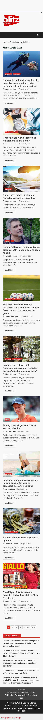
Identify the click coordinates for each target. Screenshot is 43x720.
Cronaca (8, 298)
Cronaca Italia (17, 298)
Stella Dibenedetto (11, 256)
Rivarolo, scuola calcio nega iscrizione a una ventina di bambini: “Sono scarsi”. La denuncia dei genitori (21, 288)
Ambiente (8, 74)
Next (34, 627)
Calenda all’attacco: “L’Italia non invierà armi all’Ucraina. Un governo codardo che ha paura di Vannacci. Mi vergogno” (21, 680)
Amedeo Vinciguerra (12, 317)
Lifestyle (8, 132)
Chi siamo (21, 689)
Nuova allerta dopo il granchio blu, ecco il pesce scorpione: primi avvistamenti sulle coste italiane (21, 64)
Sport (7, 419)
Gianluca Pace (10, 489)
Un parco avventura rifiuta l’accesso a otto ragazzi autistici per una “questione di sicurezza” (21, 349)
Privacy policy (20, 695)
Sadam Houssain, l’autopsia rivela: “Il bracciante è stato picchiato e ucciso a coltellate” (19, 663)
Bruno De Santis (10, 431)
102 (28, 627)
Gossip (7, 241)
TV (12, 241)
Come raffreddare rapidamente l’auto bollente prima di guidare (21, 179)
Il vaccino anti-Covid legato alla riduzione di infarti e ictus (21, 121)
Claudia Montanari (11, 544)
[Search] (37, 35)
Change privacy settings (10, 717)
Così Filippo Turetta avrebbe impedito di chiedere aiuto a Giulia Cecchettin (21, 576)
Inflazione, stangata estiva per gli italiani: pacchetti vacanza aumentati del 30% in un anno (21, 464)
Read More (9, 103)
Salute (15, 132)
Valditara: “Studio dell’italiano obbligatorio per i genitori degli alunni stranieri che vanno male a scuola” (21, 643)
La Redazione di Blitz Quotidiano (21, 692)
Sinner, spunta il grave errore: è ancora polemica (21, 409)
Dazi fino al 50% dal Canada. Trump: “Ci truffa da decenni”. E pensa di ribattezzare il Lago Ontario (21, 653)
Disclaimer (32, 695)
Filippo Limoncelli (11, 89)
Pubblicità (9, 695)
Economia (16, 74)
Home (5, 42)
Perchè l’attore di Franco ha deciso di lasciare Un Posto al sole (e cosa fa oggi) (21, 231)
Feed (21, 698)
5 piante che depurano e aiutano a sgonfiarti (21, 521)
